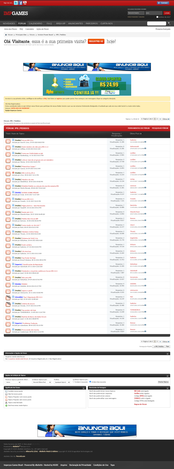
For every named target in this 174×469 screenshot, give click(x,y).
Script (22, 195)
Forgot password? (133, 17)
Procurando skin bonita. (30, 330)
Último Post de (136, 134)
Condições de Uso (100, 465)
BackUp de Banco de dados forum (34, 317)
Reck (21, 227)
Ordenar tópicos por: (39, 380)
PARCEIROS (92, 23)
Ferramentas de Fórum (139, 128)
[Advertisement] (87, 55)
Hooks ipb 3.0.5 (27, 212)
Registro (141, 17)
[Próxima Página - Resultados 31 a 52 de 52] (160, 119)
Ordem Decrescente (98, 382)
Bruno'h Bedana (25, 260)
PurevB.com (20, 456)
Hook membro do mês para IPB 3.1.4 (35, 147)
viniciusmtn (24, 293)
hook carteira (27, 245)
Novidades (9, 23)
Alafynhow (23, 240)
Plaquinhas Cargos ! (29, 166)
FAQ (21, 29)
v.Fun (22, 175)
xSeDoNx (23, 286)
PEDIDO (24, 284)
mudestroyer (24, 332)
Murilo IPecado (25, 188)
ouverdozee (24, 325)
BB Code (137, 391)
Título (8, 134)
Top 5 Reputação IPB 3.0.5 (33, 297)
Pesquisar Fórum (160, 128)
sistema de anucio (28, 304)
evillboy (22, 149)
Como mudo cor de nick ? (31, 225)
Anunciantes (75, 23)
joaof (22, 273)
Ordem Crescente (81, 382)
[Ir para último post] (145, 142)
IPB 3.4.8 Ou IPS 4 (28, 173)
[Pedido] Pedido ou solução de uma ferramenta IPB (40, 186)
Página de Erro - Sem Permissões (33, 206)
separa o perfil (27, 291)
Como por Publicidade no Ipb (32, 153)
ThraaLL (22, 234)
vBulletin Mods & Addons (48, 451)
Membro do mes (28, 180)
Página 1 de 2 (148, 119)
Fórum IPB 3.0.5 (27, 199)
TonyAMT (23, 208)
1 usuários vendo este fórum (18, 359)
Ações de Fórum (43, 29)
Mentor (22, 162)
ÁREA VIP (60, 23)
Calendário (30, 29)
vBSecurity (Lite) (32, 451)
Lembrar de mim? (164, 17)
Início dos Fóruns (10, 29)
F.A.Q (49, 23)
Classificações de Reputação (33, 264)
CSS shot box (26, 251)
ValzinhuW (23, 267)
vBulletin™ (16, 446)
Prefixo (56, 380)
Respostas (116, 134)
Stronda (22, 306)
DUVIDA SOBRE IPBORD (30, 193)
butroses (23, 221)
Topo (167, 346)
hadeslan (23, 247)
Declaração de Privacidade (80, 465)
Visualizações (116, 136)
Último (165, 119)
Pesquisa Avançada (163, 29)
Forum (22, 23)
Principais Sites (21, 35)
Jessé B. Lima (24, 142)
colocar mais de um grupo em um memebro (37, 160)
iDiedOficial (24, 182)
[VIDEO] (137, 398)
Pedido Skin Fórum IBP (30, 219)
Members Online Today (30, 232)
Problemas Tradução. (30, 323)
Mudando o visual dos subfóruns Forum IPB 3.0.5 (40, 271)
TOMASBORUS (25, 312)
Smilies (136, 393)
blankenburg (24, 155)
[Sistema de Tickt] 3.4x (30, 238)
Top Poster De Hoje (28, 258)
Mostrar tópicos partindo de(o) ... (17, 380)
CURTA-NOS (107, 23)
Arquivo (63, 465)
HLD (21, 299)
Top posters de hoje (29, 310)
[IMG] (142, 396)
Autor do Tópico (18, 134)
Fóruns (32, 35)
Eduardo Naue (25, 214)
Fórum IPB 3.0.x (27, 140)
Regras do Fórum (140, 404)
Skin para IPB (26, 278)
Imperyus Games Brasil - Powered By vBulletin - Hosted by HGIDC (31, 465)
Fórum (10, 35)
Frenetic (23, 201)
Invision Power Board (45, 35)
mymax (22, 168)
